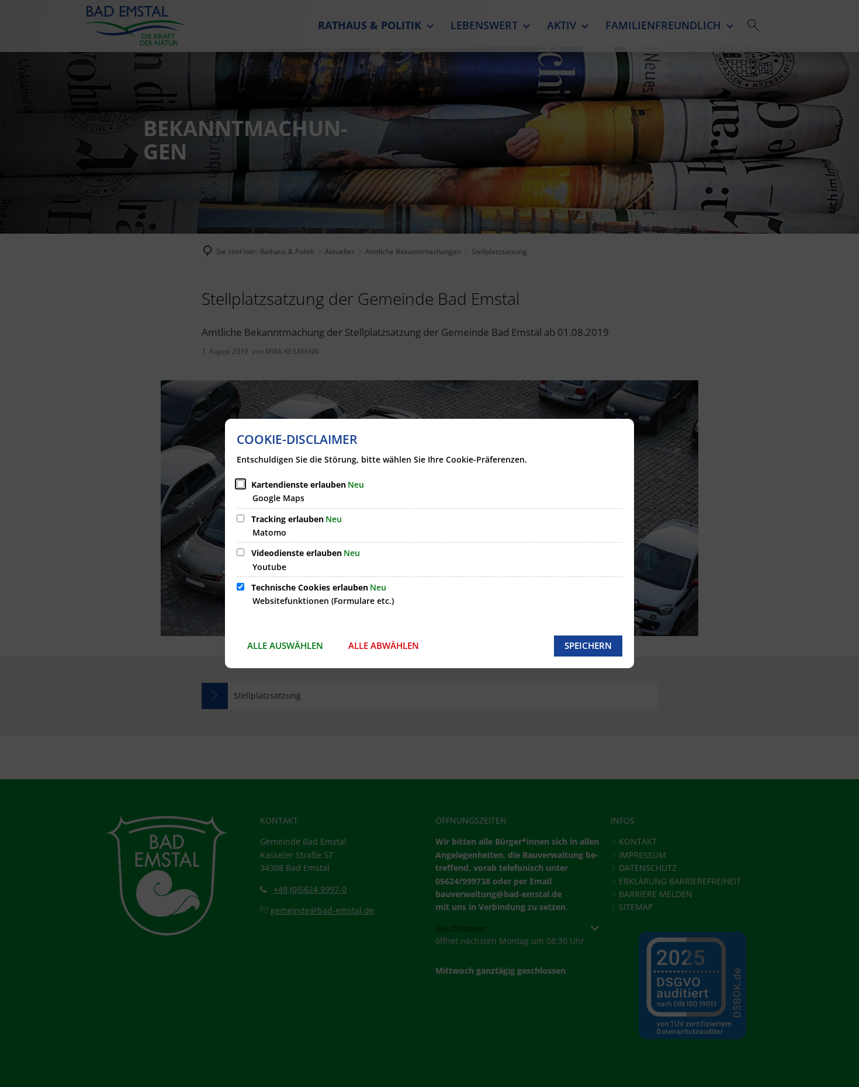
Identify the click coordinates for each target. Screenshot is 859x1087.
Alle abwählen (383, 645)
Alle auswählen (285, 645)
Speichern (588, 645)
